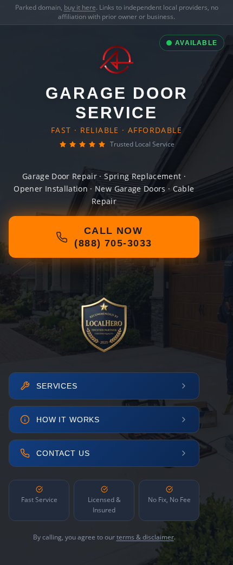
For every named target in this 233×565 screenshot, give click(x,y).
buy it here (80, 7)
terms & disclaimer (145, 537)
